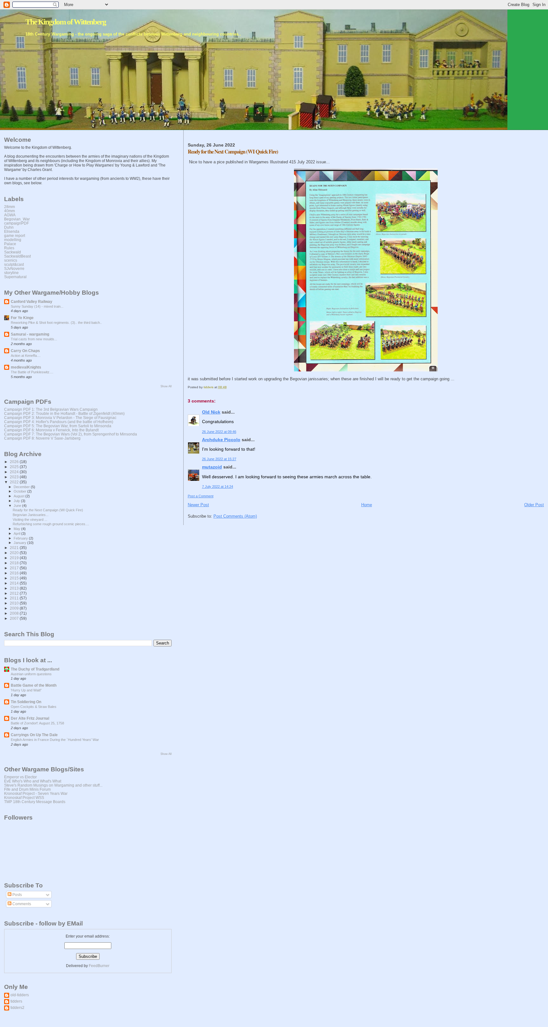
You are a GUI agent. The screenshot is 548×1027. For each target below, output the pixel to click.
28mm (9, 207)
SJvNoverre (14, 268)
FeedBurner (99, 966)
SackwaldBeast (17, 256)
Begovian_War (17, 219)
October (20, 491)
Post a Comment (200, 496)
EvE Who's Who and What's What (32, 781)
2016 (15, 573)
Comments (21, 904)
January (20, 543)
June (18, 505)
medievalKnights (26, 367)
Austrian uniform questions (31, 674)
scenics (10, 260)
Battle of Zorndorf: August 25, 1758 (37, 723)
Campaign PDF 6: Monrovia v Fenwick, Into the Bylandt (51, 430)
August (19, 496)
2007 (15, 618)
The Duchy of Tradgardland (35, 669)
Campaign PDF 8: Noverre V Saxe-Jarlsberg (42, 438)
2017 (15, 568)
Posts (16, 895)
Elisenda (11, 231)
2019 (15, 558)
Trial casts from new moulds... (34, 339)
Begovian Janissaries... (31, 515)
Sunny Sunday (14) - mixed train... (37, 306)
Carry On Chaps (25, 351)
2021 (15, 548)
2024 (15, 472)
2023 (15, 477)
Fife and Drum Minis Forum (27, 789)
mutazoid (212, 466)
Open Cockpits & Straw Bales (33, 707)
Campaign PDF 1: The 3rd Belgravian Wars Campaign (51, 409)
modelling (12, 240)
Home (366, 504)
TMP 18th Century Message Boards (34, 802)
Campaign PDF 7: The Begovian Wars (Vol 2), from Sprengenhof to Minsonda (70, 434)
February (21, 538)
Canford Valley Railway (31, 301)
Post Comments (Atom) (235, 516)
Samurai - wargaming (30, 334)
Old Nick (211, 412)
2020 (15, 553)
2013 (15, 588)
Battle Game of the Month (33, 685)
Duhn (9, 227)
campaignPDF (16, 223)
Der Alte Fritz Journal (30, 718)
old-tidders (19, 995)
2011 (15, 598)
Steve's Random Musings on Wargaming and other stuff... (53, 785)
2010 (15, 603)
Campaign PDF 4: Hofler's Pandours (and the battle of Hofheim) (58, 422)
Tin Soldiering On (26, 702)
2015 (15, 578)
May (17, 529)
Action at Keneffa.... (26, 355)
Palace (10, 244)
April (17, 533)
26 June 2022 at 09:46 (219, 432)
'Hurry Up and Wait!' (26, 690)
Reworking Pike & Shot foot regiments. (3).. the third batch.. (56, 322)
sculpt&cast (14, 264)
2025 (15, 467)
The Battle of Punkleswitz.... (32, 372)
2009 (15, 608)
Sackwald (12, 252)
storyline (11, 273)
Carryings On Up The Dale (34, 735)
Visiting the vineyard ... (30, 519)
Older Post (534, 504)
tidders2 (17, 1007)
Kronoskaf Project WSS (24, 797)
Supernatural (15, 277)
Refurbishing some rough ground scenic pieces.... (51, 524)
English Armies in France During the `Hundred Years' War (55, 740)
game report (14, 235)
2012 (15, 593)
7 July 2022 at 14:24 (217, 486)
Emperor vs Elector (20, 777)
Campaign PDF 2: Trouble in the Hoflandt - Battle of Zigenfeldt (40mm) (64, 413)
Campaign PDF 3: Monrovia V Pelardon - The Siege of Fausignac (60, 417)
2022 (15, 482)
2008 (15, 613)
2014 (15, 583)
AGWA (10, 215)
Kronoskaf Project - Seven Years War (36, 793)
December (22, 487)
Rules (9, 248)
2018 (15, 563)
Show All (166, 386)
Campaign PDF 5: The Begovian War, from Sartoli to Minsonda (57, 426)
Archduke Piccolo (221, 439)
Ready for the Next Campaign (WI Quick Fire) (48, 510)
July (17, 501)
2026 (15, 462)
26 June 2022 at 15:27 (219, 459)
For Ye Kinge (22, 318)
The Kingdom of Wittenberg (65, 21)
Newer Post (198, 504)
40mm (9, 211)
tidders (16, 1001)
